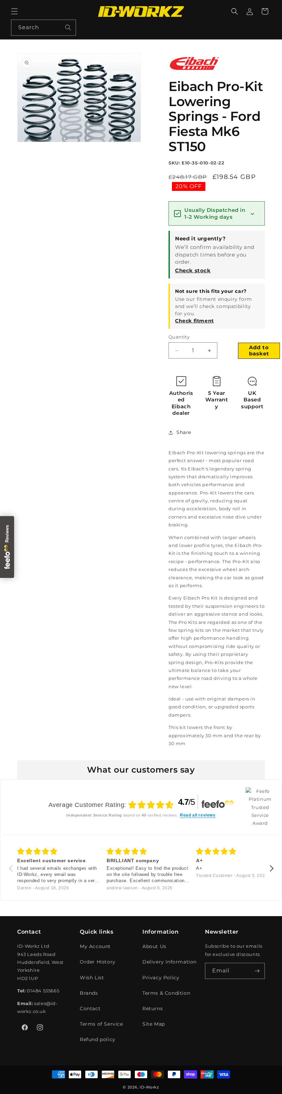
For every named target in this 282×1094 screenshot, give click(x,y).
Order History (98, 962)
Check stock (193, 270)
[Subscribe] (256, 971)
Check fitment (194, 321)
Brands (89, 993)
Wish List (92, 978)
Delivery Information (169, 962)
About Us (154, 946)
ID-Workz (149, 1087)
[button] (14, 11)
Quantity (179, 337)
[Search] (68, 27)
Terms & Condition (166, 993)
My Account (95, 946)
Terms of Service (101, 1024)
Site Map (153, 1024)
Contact (90, 1008)
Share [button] (183, 432)
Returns (152, 1008)
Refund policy (98, 1039)
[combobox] (43, 27)
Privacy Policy (160, 978)
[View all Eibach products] (194, 72)
